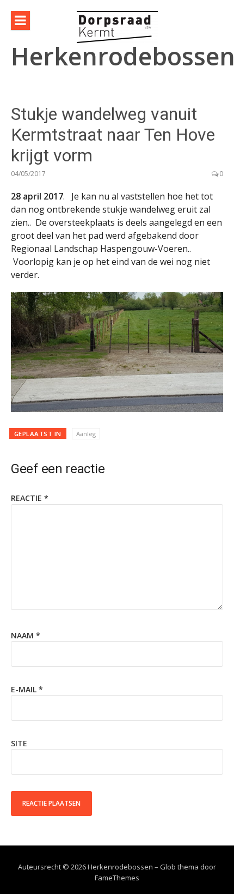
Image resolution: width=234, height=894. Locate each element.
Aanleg (86, 434)
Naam (25, 635)
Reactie (29, 498)
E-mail (27, 689)
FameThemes (117, 878)
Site (19, 743)
